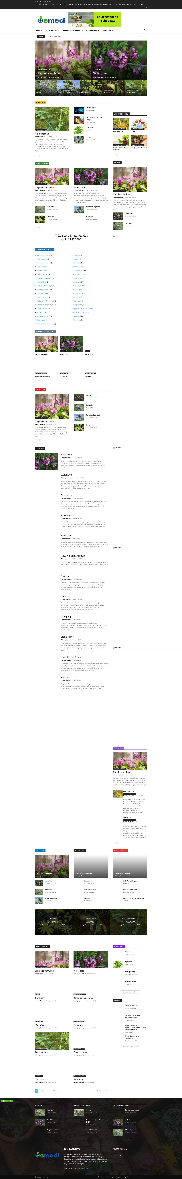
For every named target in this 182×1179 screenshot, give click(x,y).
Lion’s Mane (67, 636)
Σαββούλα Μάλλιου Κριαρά (132, 822)
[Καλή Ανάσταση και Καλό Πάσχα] (79, 120)
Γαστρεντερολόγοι (44, 263)
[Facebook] (143, 7)
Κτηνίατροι (76, 282)
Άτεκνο (88, 1110)
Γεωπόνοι (76, 263)
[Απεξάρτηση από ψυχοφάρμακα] (117, 900)
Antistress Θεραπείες (44, 69)
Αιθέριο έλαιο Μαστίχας (139, 148)
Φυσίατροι (40, 312)
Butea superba (88, 881)
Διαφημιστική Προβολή (123, 1177)
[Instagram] (146, 7)
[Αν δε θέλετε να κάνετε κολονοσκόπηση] (118, 1018)
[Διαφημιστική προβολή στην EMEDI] (79, 1122)
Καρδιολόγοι (41, 282)
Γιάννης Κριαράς (40, 136)
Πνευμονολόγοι (78, 305)
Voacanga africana (90, 889)
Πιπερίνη (66, 616)
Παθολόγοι (76, 297)
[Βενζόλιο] (46, 542)
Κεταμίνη (78, 1079)
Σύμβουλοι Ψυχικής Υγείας (82, 309)
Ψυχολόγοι (76, 320)
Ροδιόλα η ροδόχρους (130, 881)
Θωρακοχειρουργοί (44, 278)
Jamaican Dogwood (93, 207)
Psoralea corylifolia (71, 657)
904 (54, 1091)
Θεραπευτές (77, 274)
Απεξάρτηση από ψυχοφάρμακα (133, 898)
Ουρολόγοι (76, 293)
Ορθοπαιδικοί (42, 293)
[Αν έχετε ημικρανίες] (118, 1008)
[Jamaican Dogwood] (68, 88)
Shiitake (65, 576)
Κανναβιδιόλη (130, 972)
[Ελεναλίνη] (91, 88)
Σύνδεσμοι (135, 1177)
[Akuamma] (113, 88)
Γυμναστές (41, 267)
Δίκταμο (89, 137)
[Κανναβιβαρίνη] (79, 110)
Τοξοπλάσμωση (91, 1130)
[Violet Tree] (119, 60)
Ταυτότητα (110, 1177)
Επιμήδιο (87, 898)
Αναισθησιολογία (108, 90)
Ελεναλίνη (50, 216)
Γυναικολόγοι (77, 267)
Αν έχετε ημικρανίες (132, 1005)
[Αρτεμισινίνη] (46, 522)
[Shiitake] (46, 583)
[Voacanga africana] (78, 892)
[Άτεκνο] (79, 1112)
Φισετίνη (134, 131)
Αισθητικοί (76, 255)
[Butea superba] (78, 883)
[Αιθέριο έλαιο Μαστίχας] (139, 140)
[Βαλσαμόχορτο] (121, 124)
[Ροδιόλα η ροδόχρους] (117, 883)
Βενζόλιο (66, 535)
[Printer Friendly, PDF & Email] (7, 1101)
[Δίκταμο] (79, 139)
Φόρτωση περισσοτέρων (129, 992)
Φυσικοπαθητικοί (43, 316)
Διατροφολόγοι (78, 271)
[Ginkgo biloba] (91, 1041)
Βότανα (39, 90)
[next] (144, 36)
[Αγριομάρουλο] (136, 88)
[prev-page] (36, 155)
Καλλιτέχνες (77, 278)
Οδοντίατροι (77, 290)
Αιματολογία (97, 69)
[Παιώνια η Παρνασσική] (46, 562)
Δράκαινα (89, 127)
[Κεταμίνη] (91, 1068)
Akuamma (89, 216)
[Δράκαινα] (79, 130)
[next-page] (39, 155)
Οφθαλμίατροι (42, 297)
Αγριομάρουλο (42, 134)
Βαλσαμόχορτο (118, 131)
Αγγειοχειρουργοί (43, 255)
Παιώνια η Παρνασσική (73, 556)
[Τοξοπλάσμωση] (79, 1132)
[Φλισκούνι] (46, 88)
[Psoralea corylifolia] (46, 664)
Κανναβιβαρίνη (91, 107)
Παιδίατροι (76, 301)
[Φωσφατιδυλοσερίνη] (117, 892)
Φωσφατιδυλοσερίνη (130, 889)
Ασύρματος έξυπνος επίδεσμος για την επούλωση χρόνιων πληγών (135, 1027)
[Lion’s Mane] (46, 643)
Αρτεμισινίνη (68, 515)
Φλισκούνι (50, 207)
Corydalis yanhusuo (54, 37)
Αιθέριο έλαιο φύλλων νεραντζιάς (120, 148)
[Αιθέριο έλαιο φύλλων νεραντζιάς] (121, 140)
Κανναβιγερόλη (130, 981)
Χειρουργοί (76, 316)
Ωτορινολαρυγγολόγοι (45, 324)
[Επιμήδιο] (78, 900)
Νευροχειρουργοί (43, 290)
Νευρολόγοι (76, 286)
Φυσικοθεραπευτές (79, 312)
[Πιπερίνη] (46, 623)
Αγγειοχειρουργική (79, 1048)
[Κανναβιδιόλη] (118, 974)
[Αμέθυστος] (118, 820)
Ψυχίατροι (41, 320)
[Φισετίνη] (139, 124)
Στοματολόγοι (42, 309)
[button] (144, 30)
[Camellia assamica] (130, 866)
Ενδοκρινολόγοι (43, 274)
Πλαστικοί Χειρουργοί (45, 305)
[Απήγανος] (46, 684)
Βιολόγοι (75, 259)
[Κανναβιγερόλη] (118, 984)
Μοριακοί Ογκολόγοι (44, 286)
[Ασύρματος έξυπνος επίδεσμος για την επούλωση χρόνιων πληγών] (118, 1028)
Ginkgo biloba (80, 1052)
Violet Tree (79, 187)
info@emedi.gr (86, 1168)
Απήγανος (66, 677)
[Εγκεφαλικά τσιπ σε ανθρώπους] (118, 1038)
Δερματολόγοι (42, 271)
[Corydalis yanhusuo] (63, 60)
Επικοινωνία (143, 1177)
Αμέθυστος (127, 817)
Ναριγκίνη (66, 495)
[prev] (140, 36)
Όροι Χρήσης (102, 1177)
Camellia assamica (122, 873)
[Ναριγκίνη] (46, 502)
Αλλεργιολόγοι (42, 259)
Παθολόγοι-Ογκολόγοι (45, 301)
